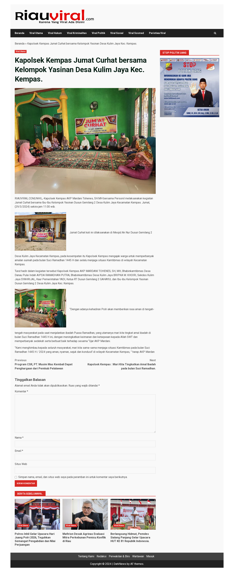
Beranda (19, 33)
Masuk (150, 556)
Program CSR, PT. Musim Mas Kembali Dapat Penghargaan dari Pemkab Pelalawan (43, 364)
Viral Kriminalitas (77, 33)
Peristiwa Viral (157, 33)
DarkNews (120, 563)
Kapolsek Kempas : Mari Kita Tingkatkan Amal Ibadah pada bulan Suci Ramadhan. (122, 364)
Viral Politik (98, 33)
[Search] (215, 33)
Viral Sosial (116, 33)
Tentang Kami (86, 556)
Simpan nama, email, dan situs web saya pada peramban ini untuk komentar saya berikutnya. (72, 477)
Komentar (21, 391)
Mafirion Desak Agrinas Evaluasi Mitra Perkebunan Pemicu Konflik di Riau (85, 514)
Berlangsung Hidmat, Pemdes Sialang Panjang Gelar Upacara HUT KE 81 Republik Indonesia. (133, 514)
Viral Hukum (55, 33)
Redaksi (101, 556)
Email (19, 450)
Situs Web (21, 464)
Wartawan (138, 556)
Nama (19, 437)
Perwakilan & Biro (119, 556)
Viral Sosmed (136, 33)
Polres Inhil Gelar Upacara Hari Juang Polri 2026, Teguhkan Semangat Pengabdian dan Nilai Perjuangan (37, 514)
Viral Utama (36, 33)
